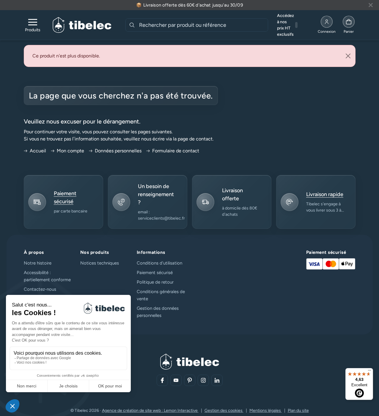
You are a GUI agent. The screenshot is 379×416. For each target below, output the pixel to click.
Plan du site (298, 410)
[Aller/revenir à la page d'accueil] (82, 25)
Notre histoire (37, 263)
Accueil (38, 151)
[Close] (348, 56)
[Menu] (369, 371)
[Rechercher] (132, 25)
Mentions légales (265, 410)
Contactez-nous (40, 289)
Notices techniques (99, 263)
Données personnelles (118, 151)
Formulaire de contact (175, 151)
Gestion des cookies (224, 410)
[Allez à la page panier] (349, 25)
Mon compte (70, 151)
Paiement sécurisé (155, 272)
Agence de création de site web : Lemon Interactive (150, 410)
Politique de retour (155, 282)
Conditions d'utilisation (159, 263)
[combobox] (203, 25)
